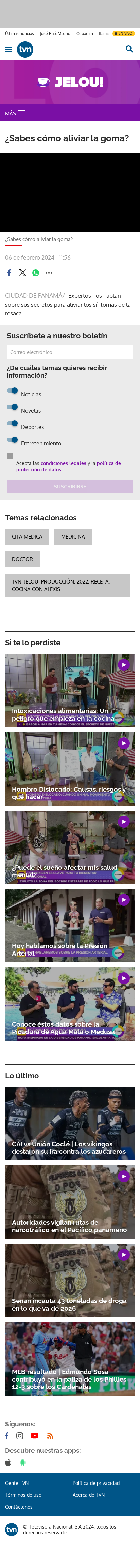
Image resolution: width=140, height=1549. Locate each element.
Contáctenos (19, 1507)
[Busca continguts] (129, 49)
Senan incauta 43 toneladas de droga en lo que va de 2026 (69, 1304)
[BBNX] (11, 1529)
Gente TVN (17, 1483)
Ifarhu (104, 33)
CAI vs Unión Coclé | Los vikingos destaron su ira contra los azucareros (69, 1147)
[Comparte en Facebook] (9, 273)
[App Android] (24, 1462)
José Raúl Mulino (55, 33)
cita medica (27, 536)
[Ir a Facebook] (8, 1436)
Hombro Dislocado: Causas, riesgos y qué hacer (69, 792)
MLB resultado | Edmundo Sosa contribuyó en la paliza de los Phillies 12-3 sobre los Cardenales (69, 1379)
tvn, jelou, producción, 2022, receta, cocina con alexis (61, 585)
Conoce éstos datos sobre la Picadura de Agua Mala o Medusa (63, 1027)
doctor (22, 559)
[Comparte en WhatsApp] (35, 273)
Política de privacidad (96, 1483)
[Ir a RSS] (51, 1436)
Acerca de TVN (89, 1495)
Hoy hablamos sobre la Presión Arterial (59, 949)
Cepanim (84, 33)
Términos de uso (23, 1495)
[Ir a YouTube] (36, 1436)
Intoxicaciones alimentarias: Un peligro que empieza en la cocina (63, 714)
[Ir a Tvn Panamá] (67, 49)
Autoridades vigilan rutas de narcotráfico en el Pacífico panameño (69, 1226)
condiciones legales (63, 463)
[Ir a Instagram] (21, 1436)
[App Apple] (9, 1462)
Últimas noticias (19, 33)
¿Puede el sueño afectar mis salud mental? (64, 871)
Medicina (73, 536)
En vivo (125, 33)
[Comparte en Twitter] (22, 273)
